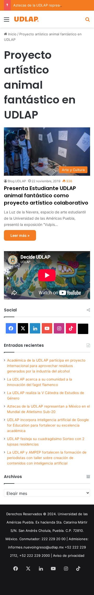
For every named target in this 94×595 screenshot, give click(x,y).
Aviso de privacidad (68, 555)
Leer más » (20, 235)
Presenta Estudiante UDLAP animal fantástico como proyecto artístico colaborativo (46, 195)
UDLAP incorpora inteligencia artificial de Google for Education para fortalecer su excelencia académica (48, 425)
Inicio (11, 34)
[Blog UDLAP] (26, 19)
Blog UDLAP (17, 181)
